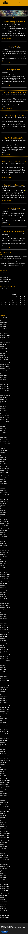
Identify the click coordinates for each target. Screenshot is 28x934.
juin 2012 (2, 694)
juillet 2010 (2, 742)
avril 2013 (2, 671)
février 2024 (3, 384)
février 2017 (3, 570)
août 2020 (2, 477)
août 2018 (2, 530)
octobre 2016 (3, 579)
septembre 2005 (4, 866)
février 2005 (3, 882)
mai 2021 (2, 457)
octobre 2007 (3, 811)
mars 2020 (2, 488)
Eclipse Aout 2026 (14, 46)
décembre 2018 (4, 521)
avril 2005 (2, 877)
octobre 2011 (3, 709)
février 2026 (3, 331)
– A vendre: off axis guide (9, 263)
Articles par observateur (5, 289)
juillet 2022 (2, 426)
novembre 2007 (4, 809)
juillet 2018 (2, 532)
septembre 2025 (4, 342)
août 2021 (2, 450)
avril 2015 (2, 618)
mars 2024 (2, 382)
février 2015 (3, 623)
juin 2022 (2, 428)
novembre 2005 (4, 862)
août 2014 (2, 636)
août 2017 (2, 556)
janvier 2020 (3, 492)
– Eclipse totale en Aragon (9, 261)
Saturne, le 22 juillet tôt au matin (14, 231)
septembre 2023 (4, 395)
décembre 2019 (4, 494)
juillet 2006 (2, 844)
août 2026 (2, 317)
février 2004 (3, 908)
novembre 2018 (4, 523)
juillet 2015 (2, 612)
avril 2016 (2, 592)
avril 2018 (2, 539)
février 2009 (3, 775)
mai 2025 (2, 351)
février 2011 (3, 727)
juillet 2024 (2, 373)
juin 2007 (2, 820)
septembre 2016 (4, 581)
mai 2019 (2, 510)
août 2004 (2, 895)
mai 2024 (2, 377)
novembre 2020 (4, 470)
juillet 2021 (2, 452)
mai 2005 (2, 875)
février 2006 (3, 855)
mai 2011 (2, 720)
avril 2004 (2, 904)
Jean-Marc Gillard (8, 47)
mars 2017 (2, 567)
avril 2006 (2, 851)
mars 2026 (2, 328)
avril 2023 (2, 406)
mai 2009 (2, 769)
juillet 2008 (2, 791)
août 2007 (2, 815)
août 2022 (2, 424)
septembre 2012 (4, 687)
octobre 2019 (3, 499)
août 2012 (2, 689)
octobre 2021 (3, 446)
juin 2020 (2, 481)
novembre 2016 (4, 576)
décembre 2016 (4, 574)
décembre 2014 (4, 627)
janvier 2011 (3, 729)
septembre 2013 (4, 660)
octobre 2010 (3, 736)
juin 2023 (2, 401)
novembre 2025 (4, 337)
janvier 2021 (3, 466)
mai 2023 (2, 404)
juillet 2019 (2, 506)
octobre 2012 (3, 685)
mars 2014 (2, 647)
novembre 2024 (4, 364)
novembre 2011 (4, 707)
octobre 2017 (3, 552)
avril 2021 (2, 459)
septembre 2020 (4, 475)
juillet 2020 (2, 479)
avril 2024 (2, 379)
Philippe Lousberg (8, 117)
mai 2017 (2, 563)
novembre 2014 (4, 629)
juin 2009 (2, 767)
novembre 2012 (4, 683)
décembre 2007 (4, 806)
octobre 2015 (3, 605)
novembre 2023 (4, 390)
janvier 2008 (3, 804)
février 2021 (3, 463)
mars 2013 (2, 674)
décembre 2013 (4, 654)
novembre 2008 (4, 782)
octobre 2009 (3, 758)
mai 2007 (2, 822)
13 (13, 302)
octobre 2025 (3, 340)
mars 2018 (2, 541)
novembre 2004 (4, 888)
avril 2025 (2, 353)
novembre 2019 (4, 497)
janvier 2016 (3, 598)
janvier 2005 (3, 884)
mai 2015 (2, 616)
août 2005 (2, 868)
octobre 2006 (3, 837)
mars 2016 (2, 594)
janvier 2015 (3, 625)
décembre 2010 (4, 731)
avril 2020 (2, 486)
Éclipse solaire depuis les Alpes (14, 116)
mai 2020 (2, 483)
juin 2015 (2, 614)
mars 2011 (2, 725)
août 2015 (2, 609)
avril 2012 (2, 698)
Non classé (3, 277)
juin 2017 (2, 561)
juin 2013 (2, 667)
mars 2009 (2, 773)
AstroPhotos (4, 26)
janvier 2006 (3, 857)
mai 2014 (2, 643)
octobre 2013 (3, 658)
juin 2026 (2, 322)
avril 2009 (2, 771)
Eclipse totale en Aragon (14, 69)
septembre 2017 (4, 554)
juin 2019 (2, 508)
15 (20, 302)
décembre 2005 (4, 860)
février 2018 (3, 543)
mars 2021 (2, 461)
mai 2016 (2, 590)
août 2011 (2, 714)
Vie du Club (3, 281)
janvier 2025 (3, 359)
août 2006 (2, 842)
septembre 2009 (4, 760)
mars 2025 (2, 355)
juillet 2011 (2, 716)
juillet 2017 (2, 559)
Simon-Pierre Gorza (8, 24)
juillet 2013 (2, 665)
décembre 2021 (4, 441)
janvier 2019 (3, 519)
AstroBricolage (4, 272)
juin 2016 (2, 587)
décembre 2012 (4, 680)
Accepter (4, 931)
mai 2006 (2, 848)
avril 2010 (2, 749)
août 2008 (2, 789)
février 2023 (3, 410)
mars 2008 (2, 800)
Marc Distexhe (7, 94)
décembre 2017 (4, 548)
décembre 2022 (4, 415)
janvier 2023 (3, 413)
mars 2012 (2, 700)
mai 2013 (2, 669)
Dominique (6, 163)
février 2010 (3, 753)
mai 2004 (2, 902)
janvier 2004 (3, 910)
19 (9, 304)
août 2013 (2, 663)
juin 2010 (2, 744)
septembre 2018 (4, 528)
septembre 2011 (4, 711)
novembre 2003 (4, 915)
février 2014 (3, 649)
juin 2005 (2, 873)
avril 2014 (2, 645)
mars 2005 (2, 879)
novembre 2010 (4, 733)
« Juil (1, 311)
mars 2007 (2, 826)
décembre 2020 (4, 468)
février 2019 (3, 517)
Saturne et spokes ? (14, 208)
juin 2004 (2, 899)
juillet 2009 (2, 764)
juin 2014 (2, 640)
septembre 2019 (4, 501)
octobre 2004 (3, 890)
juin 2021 (2, 455)
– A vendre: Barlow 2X (8, 265)
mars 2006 (2, 853)
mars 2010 (2, 751)
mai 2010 (2, 747)
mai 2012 (2, 696)
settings (16, 929)
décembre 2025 (4, 335)
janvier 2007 (3, 831)
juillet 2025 (2, 346)
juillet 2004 (2, 897)
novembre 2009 (4, 756)
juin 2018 (2, 534)
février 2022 (3, 437)
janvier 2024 (3, 386)
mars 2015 (2, 621)
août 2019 (2, 503)
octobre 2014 (3, 632)
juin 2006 (2, 846)
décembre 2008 (4, 780)
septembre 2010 (4, 738)
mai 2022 (2, 430)
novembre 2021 (4, 444)
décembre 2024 (4, 362)
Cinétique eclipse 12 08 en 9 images (14, 92)
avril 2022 (2, 432)
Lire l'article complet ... (7, 38)
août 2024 (2, 371)
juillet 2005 (2, 871)
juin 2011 (2, 718)
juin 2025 (2, 348)
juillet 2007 (2, 817)
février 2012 (3, 702)
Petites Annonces (4, 279)
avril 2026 (2, 326)
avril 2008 (2, 798)
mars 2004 (2, 906)
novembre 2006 (4, 835)
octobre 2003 (3, 917)
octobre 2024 (3, 366)
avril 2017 (2, 565)
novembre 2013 (4, 656)
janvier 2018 (3, 545)
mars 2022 (2, 435)
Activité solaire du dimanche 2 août (14, 162)
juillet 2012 (2, 691)
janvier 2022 (3, 439)
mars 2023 (2, 408)
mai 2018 (2, 536)
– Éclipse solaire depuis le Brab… (10, 256)
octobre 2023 (3, 393)
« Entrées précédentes (5, 252)
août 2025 (2, 344)
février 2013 (3, 676)
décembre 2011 (4, 705)
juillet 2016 (2, 585)
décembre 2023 (4, 388)
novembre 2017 (4, 550)
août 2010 (2, 740)
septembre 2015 (4, 607)
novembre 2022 (4, 417)
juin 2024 (2, 375)
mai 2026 (2, 324)
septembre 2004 (4, 893)
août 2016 (2, 583)
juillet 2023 (2, 399)
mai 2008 (2, 795)
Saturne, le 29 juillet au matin (14, 185)
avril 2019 (2, 512)
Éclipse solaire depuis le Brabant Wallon (14, 22)
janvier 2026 (3, 333)
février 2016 (3, 596)
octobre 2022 (3, 419)
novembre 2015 (4, 603)
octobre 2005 (3, 864)
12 (9, 302)
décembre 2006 (4, 833)
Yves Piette (6, 71)
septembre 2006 (4, 840)
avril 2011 (2, 722)
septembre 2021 (4, 448)
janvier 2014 (3, 652)
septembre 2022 (4, 421)
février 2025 (3, 357)
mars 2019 (2, 514)
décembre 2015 (4, 601)
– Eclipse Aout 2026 (7, 258)
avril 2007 (2, 824)
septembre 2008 (4, 787)
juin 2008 (2, 793)
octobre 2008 (3, 784)
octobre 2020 (3, 472)
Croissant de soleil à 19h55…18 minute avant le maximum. (14, 138)
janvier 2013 (3, 678)
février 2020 (3, 490)
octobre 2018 (3, 525)
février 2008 (3, 802)
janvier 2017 (3, 572)
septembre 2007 (4, 813)
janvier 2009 (3, 778)
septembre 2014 (4, 634)
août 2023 (2, 397)
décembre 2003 (4, 913)
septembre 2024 (4, 368)
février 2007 (3, 829)
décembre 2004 (4, 886)
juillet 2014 (2, 638)
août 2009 (2, 762)
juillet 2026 (2, 320)
